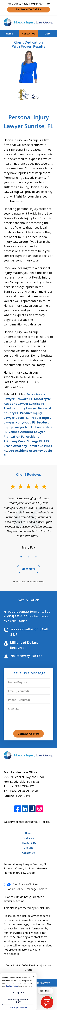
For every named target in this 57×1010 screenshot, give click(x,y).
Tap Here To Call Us (28, 9)
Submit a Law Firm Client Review (28, 581)
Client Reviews (28, 474)
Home (9, 33)
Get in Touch (28, 600)
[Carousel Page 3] (35, 556)
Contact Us (28, 33)
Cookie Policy (15, 889)
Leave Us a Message (28, 672)
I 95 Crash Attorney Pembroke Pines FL (28, 446)
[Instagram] (39, 808)
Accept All (18, 992)
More (47, 33)
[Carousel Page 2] (28, 556)
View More (28, 568)
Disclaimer (28, 838)
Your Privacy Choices (25, 884)
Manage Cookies (37, 889)
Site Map (28, 847)
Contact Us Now (28, 733)
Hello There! (45, 991)
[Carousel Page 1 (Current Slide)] (21, 556)
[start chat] (47, 1002)
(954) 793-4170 (24, 786)
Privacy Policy (28, 842)
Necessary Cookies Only (18, 1000)
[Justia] (32, 808)
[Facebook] (17, 808)
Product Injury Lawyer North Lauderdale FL (28, 427)
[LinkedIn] (25, 808)
